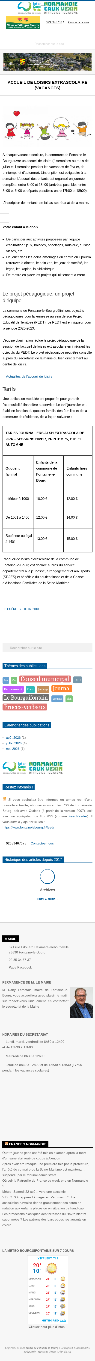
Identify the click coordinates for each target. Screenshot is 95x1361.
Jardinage (43, 689)
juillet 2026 (14, 743)
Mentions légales (47, 1351)
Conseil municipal (45, 679)
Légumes (57, 698)
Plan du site (64, 1351)
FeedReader (78, 816)
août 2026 (13, 737)
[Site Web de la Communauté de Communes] (29, 4)
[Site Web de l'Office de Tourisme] (59, 4)
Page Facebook (20, 967)
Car (14, 680)
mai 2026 (13, 749)
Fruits (30, 689)
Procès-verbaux (25, 707)
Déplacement (13, 689)
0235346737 (54, 22)
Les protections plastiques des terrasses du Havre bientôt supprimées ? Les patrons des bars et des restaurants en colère (44, 1219)
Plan (69, 698)
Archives (47, 890)
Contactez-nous (78, 22)
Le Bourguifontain (26, 697)
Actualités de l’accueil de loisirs (29, 376)
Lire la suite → (47, 899)
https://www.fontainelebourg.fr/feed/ (28, 827)
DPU (77, 680)
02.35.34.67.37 (20, 960)
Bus (6, 680)
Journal (62, 688)
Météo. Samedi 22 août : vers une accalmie (34, 1191)
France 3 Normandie (27, 1144)
